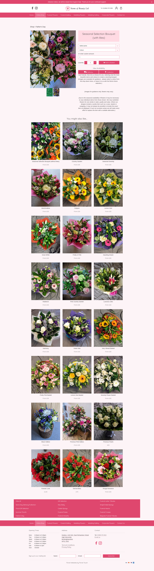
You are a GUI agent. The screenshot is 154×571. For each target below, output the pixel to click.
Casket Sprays (62, 508)
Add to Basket (110, 63)
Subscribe (111, 556)
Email (80, 556)
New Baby (61, 505)
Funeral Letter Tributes (107, 501)
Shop (32, 27)
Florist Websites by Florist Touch (77, 563)
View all (18, 501)
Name (55, 556)
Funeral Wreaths (63, 516)
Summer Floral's (21, 512)
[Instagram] (36, 8)
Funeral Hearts (105, 508)
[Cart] (122, 8)
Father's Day (41, 27)
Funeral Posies (62, 512)
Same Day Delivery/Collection (26, 505)
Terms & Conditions (68, 545)
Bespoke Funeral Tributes (108, 516)
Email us (97, 537)
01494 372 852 (108, 8)
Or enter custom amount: (86, 54)
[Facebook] (32, 8)
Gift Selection (62, 501)
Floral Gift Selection (22, 508)
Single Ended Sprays (106, 505)
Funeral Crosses (105, 512)
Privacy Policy (66, 547)
